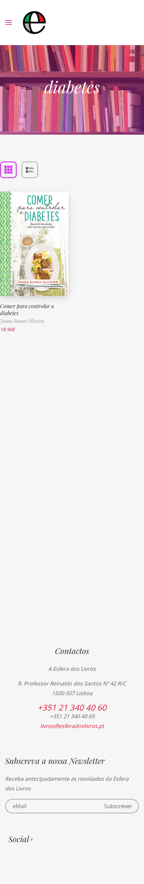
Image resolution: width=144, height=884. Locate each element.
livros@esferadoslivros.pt (72, 726)
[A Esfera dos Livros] (34, 22)
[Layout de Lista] (29, 169)
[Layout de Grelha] (8, 169)
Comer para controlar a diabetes (27, 309)
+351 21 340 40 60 (72, 707)
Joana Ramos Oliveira (22, 321)
